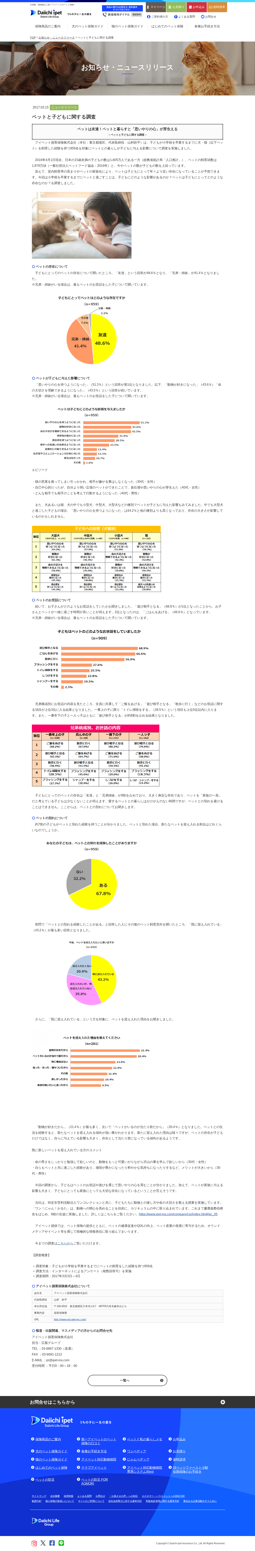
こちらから (65, 1243)
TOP (33, 37)
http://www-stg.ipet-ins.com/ (70, 1319)
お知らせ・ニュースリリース (56, 37)
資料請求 (219, 7)
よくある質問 (186, 16)
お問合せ (210, 16)
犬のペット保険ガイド (88, 26)
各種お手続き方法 (207, 26)
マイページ (157, 7)
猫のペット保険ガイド (127, 26)
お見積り (178, 7)
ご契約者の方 (159, 16)
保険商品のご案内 (48, 26)
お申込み (199, 7)
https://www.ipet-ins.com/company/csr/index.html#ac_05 (178, 1214)
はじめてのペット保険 (167, 26)
